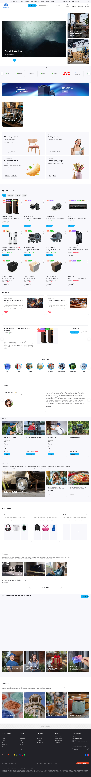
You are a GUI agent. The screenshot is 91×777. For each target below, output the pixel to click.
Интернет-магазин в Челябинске (16, 595)
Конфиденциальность (48, 763)
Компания (22, 733)
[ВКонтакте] (85, 755)
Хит (4, 195)
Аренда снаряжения (75, 437)
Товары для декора (55, 161)
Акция (24, 195)
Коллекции (4, 744)
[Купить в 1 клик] (21, 204)
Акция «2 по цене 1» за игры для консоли (13, 301)
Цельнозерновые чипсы (11, 162)
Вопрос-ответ (58, 742)
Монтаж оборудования (10, 437)
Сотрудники (22, 738)
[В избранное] (21, 200)
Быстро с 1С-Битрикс (81, 763)
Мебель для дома (11, 137)
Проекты (39, 740)
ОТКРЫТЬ (8, 60)
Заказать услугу (30, 454)
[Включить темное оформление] (88, 1)
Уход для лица (53, 137)
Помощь (57, 733)
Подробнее (48, 406)
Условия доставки (59, 738)
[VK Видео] (88, 755)
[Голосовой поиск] (59, 5)
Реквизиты (39, 736)
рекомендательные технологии (27, 768)
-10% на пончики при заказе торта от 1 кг (56, 301)
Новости (21, 740)
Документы (22, 749)
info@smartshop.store (77, 738)
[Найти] (62, 5)
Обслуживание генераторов (33, 437)
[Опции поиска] (56, 5)
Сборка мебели (52, 437)
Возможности (40, 742)
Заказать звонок (75, 1)
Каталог (4, 736)
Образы (3, 746)
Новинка (18, 195)
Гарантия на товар (59, 740)
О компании (85, 596)
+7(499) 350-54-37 (67, 1)
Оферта (56, 763)
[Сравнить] (21, 202)
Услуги (3, 742)
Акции (3, 738)
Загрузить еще (45, 587)
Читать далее (5, 772)
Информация (40, 733)
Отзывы (21, 742)
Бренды (3, 740)
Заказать (71, 255)
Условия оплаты (58, 736)
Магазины (39, 738)
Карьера (21, 744)
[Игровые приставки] (45, 89)
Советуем (10, 195)
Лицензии (22, 746)
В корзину (5, 225)
